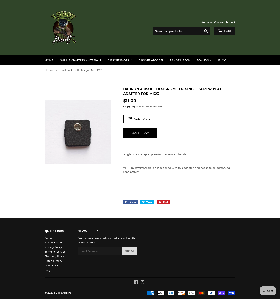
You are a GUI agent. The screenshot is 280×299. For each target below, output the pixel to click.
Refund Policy (53, 260)
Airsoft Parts (119, 60)
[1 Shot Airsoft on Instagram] (142, 282)
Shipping (129, 106)
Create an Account (224, 22)
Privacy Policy (53, 247)
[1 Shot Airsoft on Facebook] (136, 282)
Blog (222, 60)
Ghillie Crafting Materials (80, 60)
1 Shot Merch (180, 60)
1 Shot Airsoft (62, 292)
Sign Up (130, 251)
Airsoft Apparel (151, 60)
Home (49, 60)
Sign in (205, 22)
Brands (203, 60)
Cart (227, 31)
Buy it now (140, 133)
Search (49, 237)
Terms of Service (55, 251)
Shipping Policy (55, 256)
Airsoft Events (53, 242)
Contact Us (51, 265)
